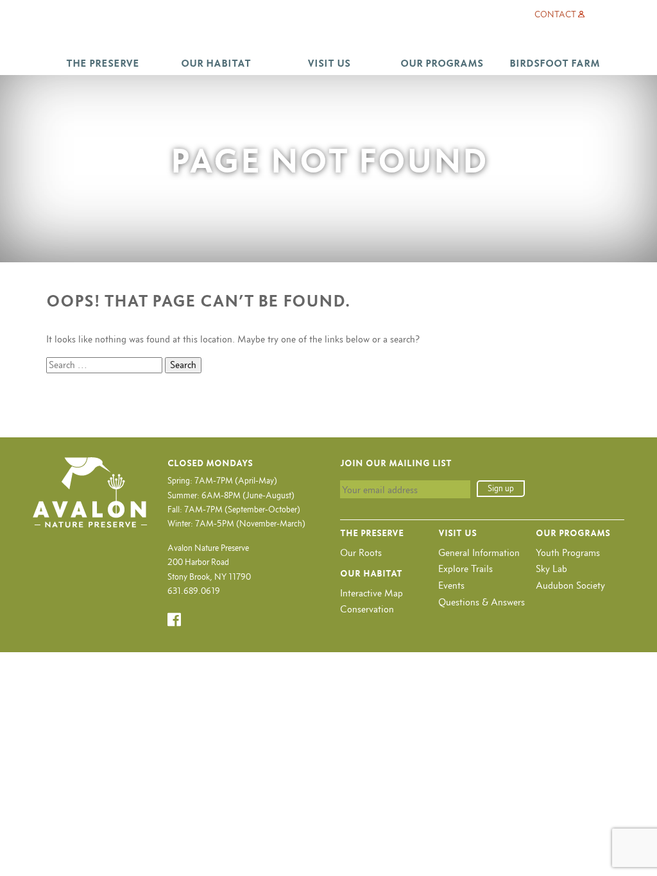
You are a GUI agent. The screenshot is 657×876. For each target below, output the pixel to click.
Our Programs (441, 63)
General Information (479, 552)
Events (451, 585)
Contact (555, 14)
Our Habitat (216, 63)
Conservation (367, 609)
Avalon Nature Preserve (328, 34)
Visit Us (328, 63)
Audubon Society (570, 585)
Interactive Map (371, 593)
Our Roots (361, 552)
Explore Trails (465, 568)
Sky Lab (551, 568)
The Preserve (102, 63)
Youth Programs (568, 552)
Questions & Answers (481, 602)
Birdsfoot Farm (554, 63)
